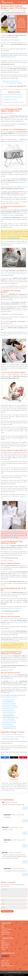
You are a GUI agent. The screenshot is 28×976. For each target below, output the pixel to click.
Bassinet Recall (5, 934)
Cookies (15, 972)
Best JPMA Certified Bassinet (9, 712)
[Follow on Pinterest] (5, 956)
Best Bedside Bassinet (8, 701)
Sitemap (3, 949)
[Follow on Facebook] (2, 956)
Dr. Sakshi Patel (5, 10)
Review (3, 927)
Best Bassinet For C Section (9, 703)
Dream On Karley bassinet (7, 678)
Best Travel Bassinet (8, 724)
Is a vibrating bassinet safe (12, 238)
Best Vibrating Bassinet (8, 710)
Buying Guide (4, 930)
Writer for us (4, 947)
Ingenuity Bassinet (18, 549)
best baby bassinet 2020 (11, 697)
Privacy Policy (4, 945)
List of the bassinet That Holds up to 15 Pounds (12, 102)
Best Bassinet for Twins (8, 708)
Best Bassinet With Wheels (9, 721)
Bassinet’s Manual (6, 932)
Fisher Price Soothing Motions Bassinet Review (13, 273)
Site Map (19, 972)
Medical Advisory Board (7, 965)
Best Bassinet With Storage (9, 722)
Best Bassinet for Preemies (9, 705)
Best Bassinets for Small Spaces (10, 707)
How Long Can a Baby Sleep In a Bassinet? (13, 83)
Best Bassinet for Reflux (8, 719)
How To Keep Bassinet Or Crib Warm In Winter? (14, 736)
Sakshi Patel (7, 815)
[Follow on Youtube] (8, 956)
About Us (3, 940)
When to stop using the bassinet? (10, 81)
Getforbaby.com (11, 974)
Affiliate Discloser (6, 944)
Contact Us (4, 942)
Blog (25, 10)
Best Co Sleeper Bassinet (12, 537)
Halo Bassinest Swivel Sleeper (10, 618)
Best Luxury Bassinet (8, 714)
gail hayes (5, 852)
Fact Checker (4, 962)
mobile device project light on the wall (18, 243)
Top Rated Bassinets (6, 929)
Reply (25, 808)
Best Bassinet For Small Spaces (14, 608)
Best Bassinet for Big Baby (9, 726)
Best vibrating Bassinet (16, 213)
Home (3, 12)
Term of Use (10, 972)
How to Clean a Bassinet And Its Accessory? (13, 734)
